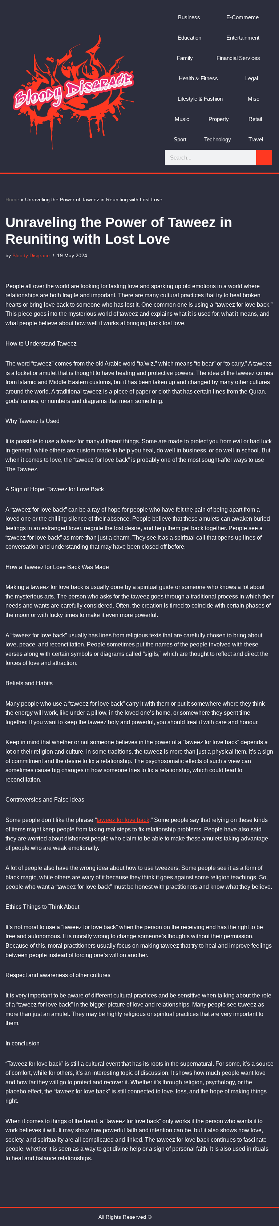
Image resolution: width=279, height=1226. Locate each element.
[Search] (264, 157)
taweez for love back (123, 820)
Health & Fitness (198, 78)
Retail (255, 119)
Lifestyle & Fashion (200, 99)
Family (185, 58)
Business (189, 17)
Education (189, 38)
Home (12, 199)
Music (182, 119)
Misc (253, 99)
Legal (251, 78)
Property (219, 119)
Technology (217, 139)
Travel (255, 139)
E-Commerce (242, 17)
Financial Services (238, 58)
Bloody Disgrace (31, 255)
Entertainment (242, 38)
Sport (180, 139)
